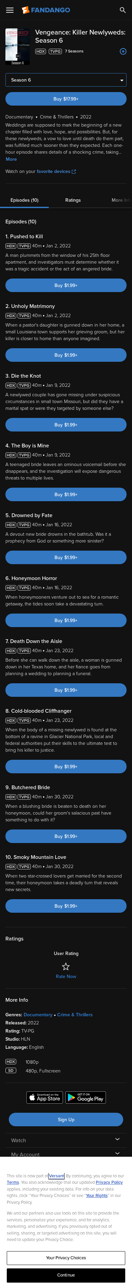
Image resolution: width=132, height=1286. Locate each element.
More (11, 159)
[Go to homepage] (46, 10)
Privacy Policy (109, 1182)
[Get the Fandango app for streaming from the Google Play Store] (85, 1098)
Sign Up (66, 1120)
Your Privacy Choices (66, 1258)
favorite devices (53, 171)
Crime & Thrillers (75, 1015)
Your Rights (97, 1195)
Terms (13, 1182)
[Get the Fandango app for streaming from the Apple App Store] (44, 1098)
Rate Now (66, 976)
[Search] (122, 10)
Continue (66, 1275)
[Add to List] (123, 51)
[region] (66, 1221)
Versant (56, 1176)
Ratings (73, 200)
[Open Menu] (10, 10)
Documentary (38, 1015)
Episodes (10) (24, 200)
